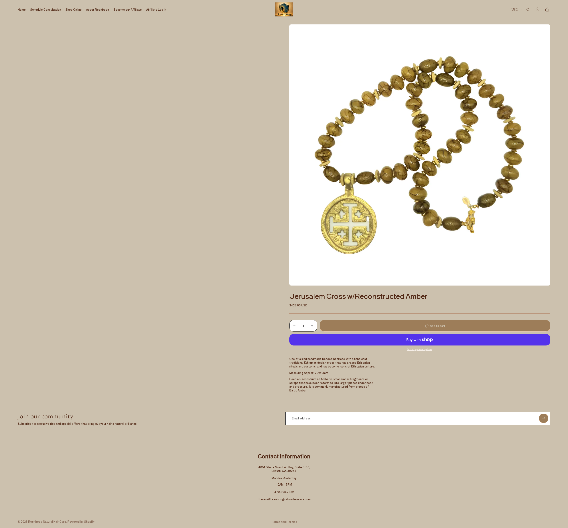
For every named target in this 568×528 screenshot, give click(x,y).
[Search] (528, 9)
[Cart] (547, 9)
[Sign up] (543, 418)
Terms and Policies (284, 522)
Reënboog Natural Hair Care (47, 521)
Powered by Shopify (81, 521)
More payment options (419, 349)
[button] (419, 155)
